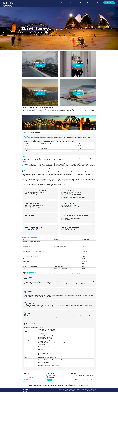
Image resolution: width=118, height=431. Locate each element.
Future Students (70, 2)
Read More (40, 65)
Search (101, 3)
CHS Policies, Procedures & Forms (29, 376)
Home (50, 2)
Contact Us (89, 2)
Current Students (80, 2)
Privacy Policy (25, 379)
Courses (63, 2)
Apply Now (96, 2)
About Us (56, 2)
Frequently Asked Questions (28, 377)
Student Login (110, 2)
